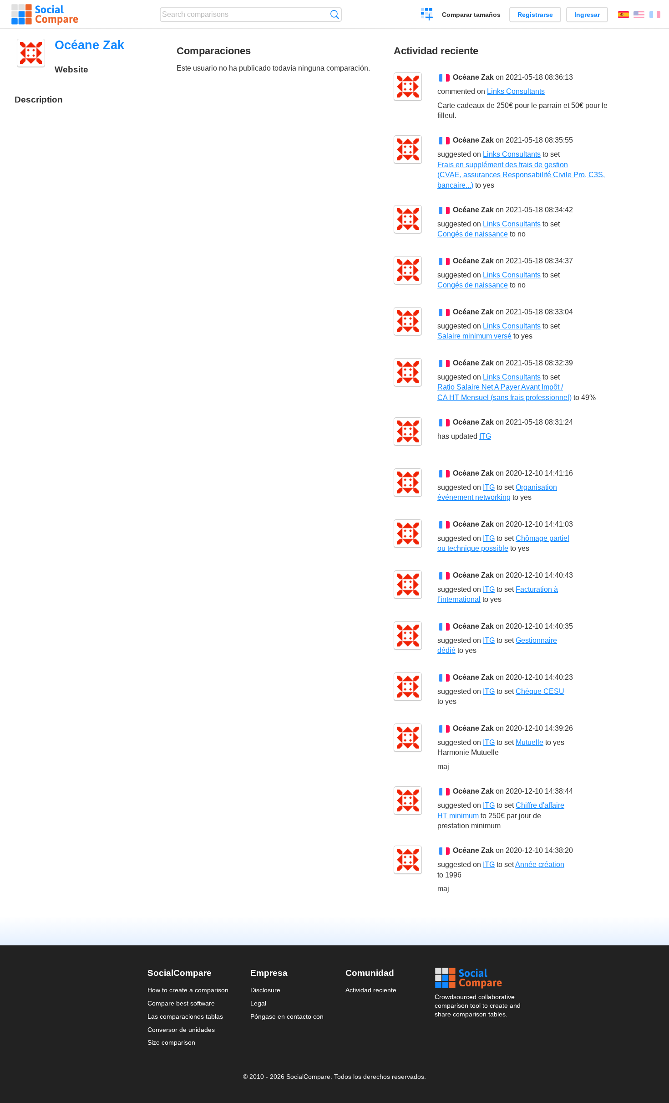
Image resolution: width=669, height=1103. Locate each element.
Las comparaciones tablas (185, 1016)
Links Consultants (516, 91)
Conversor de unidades (181, 1029)
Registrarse (535, 14)
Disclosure (265, 990)
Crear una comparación (427, 15)
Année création (539, 864)
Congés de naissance (472, 234)
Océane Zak (473, 77)
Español (623, 14)
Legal (258, 1003)
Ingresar (587, 14)
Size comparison (171, 1042)
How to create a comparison (187, 990)
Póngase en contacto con (287, 1016)
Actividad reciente (370, 990)
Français (654, 14)
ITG (485, 436)
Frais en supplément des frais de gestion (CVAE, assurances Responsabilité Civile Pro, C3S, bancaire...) (521, 175)
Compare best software (181, 1003)
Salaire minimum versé (474, 336)
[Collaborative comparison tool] (44, 14)
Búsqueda (334, 14)
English (639, 14)
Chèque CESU (540, 691)
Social (478, 978)
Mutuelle (529, 742)
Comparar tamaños (471, 14)
